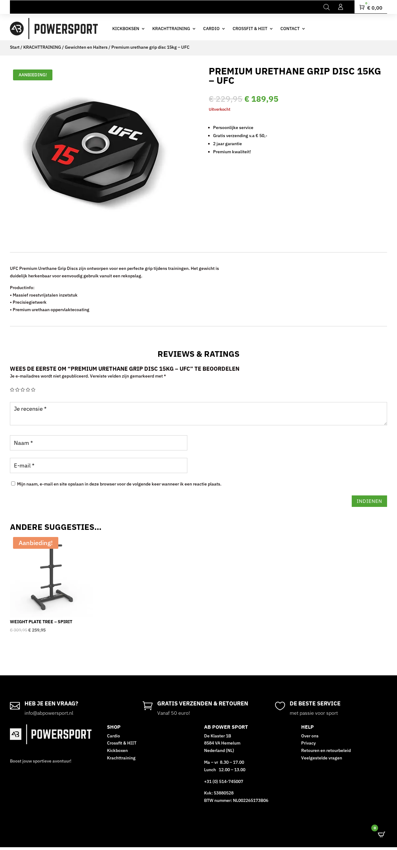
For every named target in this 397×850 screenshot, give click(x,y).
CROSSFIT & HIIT (250, 28)
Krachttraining (121, 758)
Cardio (113, 736)
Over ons (310, 736)
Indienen (369, 501)
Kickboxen (117, 750)
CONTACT (290, 28)
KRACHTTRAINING (171, 28)
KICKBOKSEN (125, 28)
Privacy (308, 743)
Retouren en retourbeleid (326, 750)
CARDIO (211, 28)
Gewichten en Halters (86, 47)
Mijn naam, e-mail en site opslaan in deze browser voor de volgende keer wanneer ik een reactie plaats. (119, 484)
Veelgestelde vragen (322, 758)
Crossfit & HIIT (121, 743)
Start (15, 47)
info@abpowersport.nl (49, 713)
